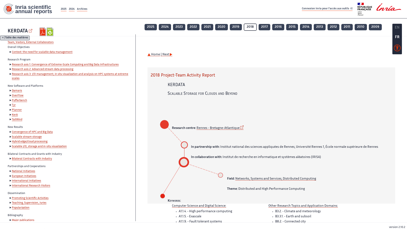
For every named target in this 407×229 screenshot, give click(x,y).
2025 (64, 9)
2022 (193, 27)
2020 (221, 27)
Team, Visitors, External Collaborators (31, 42)
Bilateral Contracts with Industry (32, 159)
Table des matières (16, 38)
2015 (292, 27)
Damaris (17, 90)
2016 (278, 27)
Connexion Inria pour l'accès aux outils (326, 9)
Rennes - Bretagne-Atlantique (218, 128)
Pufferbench (19, 100)
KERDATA (18, 31)
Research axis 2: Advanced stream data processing (42, 69)
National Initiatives (23, 171)
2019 (235, 27)
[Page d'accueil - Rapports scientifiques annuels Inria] (30, 9)
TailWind (17, 119)
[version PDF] (43, 32)
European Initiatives (24, 176)
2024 (72, 9)
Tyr (14, 105)
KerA (15, 115)
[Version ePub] (50, 32)
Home (155, 54)
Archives (82, 9)
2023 (179, 27)
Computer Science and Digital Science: (199, 206)
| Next (165, 54)
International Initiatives (26, 181)
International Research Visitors (31, 185)
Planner (17, 110)
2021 (207, 27)
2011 (347, 27)
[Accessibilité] (397, 49)
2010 (360, 27)
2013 (319, 27)
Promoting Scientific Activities (30, 198)
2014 (305, 27)
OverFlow (18, 95)
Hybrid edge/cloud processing (29, 141)
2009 (375, 27)
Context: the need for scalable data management (42, 52)
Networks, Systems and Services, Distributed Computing (275, 178)
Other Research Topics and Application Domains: (303, 206)
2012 (333, 27)
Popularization (20, 208)
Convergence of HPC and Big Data (32, 132)
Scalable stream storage (27, 137)
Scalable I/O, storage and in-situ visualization (39, 146)
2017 (264, 27)
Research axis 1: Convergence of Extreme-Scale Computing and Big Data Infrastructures (65, 64)
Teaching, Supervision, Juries (29, 203)
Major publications (23, 220)
